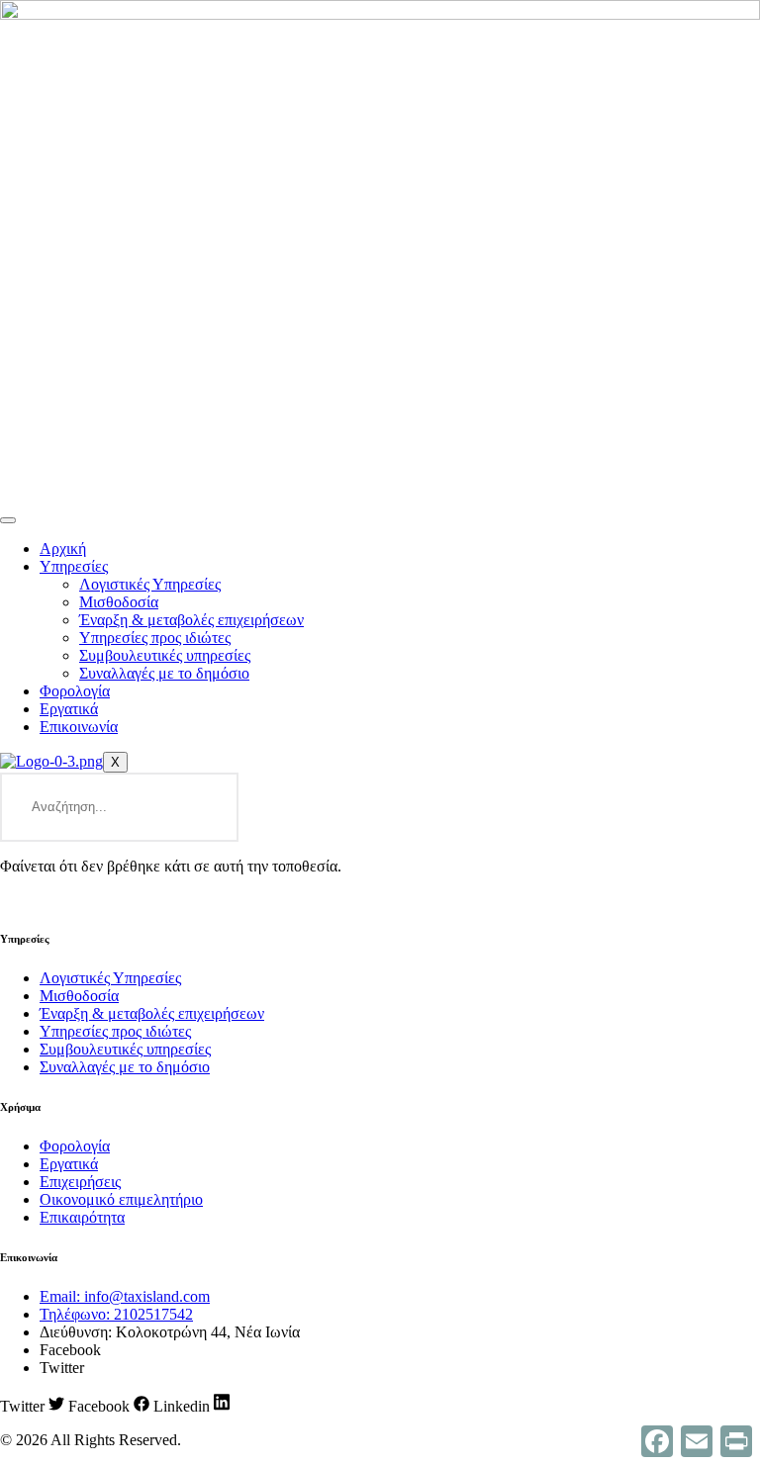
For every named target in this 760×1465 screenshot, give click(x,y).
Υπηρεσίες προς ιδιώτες (155, 637)
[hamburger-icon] (8, 520)
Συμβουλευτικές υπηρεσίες (164, 655)
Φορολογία (75, 691)
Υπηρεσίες (74, 566)
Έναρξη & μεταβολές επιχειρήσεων (191, 619)
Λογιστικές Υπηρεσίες (150, 584)
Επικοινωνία (79, 726)
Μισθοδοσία (118, 602)
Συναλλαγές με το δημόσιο (164, 673)
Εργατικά (69, 708)
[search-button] (203, 807)
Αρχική (63, 548)
